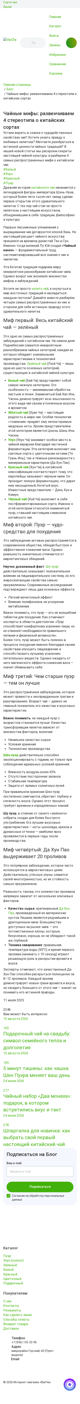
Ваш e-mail (14, 1163)
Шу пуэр (52, 567)
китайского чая (43, 188)
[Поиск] (26, 43)
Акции (7, 6)
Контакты (11, 1306)
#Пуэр (8, 183)
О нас (7, 1301)
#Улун (8, 174)
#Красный (11, 178)
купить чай (40, 289)
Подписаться (40, 1187)
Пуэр (7, 1256)
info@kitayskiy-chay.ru (26, 1363)
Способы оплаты (16, 1319)
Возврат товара (15, 1324)
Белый (8, 1270)
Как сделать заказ (17, 1315)
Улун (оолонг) (13, 1260)
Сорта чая (10, 2)
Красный (10, 1274)
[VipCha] (9, 42)
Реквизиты (12, 1310)
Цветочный (12, 1279)
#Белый (9, 169)
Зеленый (10, 1265)
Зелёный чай (36, 364)
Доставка (11, 1328)
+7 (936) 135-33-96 (24, 1342)
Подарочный (13, 1283)
